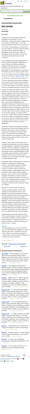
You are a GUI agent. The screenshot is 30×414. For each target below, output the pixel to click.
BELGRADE (5, 253)
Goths (22, 75)
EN (21, 1)
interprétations (8, 18)
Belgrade (4, 265)
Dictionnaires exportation (5, 358)
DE (24, 1)
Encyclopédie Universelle (15, 15)
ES (27, 1)
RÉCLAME (17, 356)
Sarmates (17, 75)
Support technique (11, 356)
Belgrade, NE (5, 313)
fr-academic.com (6, 3)
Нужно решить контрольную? (17, 244)
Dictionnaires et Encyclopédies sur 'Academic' (11, 7)
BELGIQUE (7, 246)
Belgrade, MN (5, 289)
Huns (13, 75)
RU (18, 1)
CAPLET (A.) (23, 246)
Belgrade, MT (5, 301)
